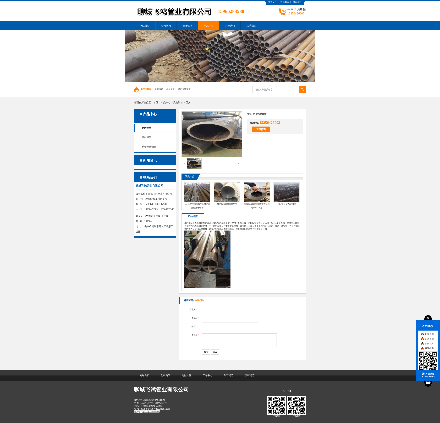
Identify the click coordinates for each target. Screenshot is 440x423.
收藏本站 (284, 2)
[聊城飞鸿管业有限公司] (189, 3)
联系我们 (251, 25)
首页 (155, 102)
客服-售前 (429, 334)
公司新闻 (166, 25)
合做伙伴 (187, 25)
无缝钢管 (159, 89)
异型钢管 (170, 89)
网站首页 (145, 25)
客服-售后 (429, 348)
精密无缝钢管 (184, 89)
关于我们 (230, 25)
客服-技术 (429, 343)
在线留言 (272, 2)
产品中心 (208, 25)
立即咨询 (261, 129)
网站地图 (297, 2)
